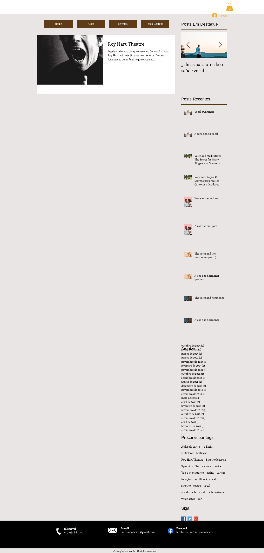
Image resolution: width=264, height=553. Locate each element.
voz (200, 499)
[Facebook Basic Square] (183, 518)
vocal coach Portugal (211, 492)
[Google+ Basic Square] (196, 518)
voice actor (188, 499)
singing (186, 485)
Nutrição (201, 453)
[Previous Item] (188, 45)
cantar (221, 472)
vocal (207, 485)
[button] (229, 7)
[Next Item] (220, 45)
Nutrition (187, 453)
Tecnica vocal (204, 466)
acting (210, 472)
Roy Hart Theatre (192, 459)
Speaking (187, 466)
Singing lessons (216, 459)
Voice (218, 466)
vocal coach (188, 492)
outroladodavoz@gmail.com (138, 532)
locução (186, 479)
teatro (197, 485)
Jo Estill (207, 446)
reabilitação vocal (204, 479)
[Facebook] (170, 530)
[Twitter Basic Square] (189, 518)
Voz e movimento (192, 472)
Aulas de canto (190, 446)
